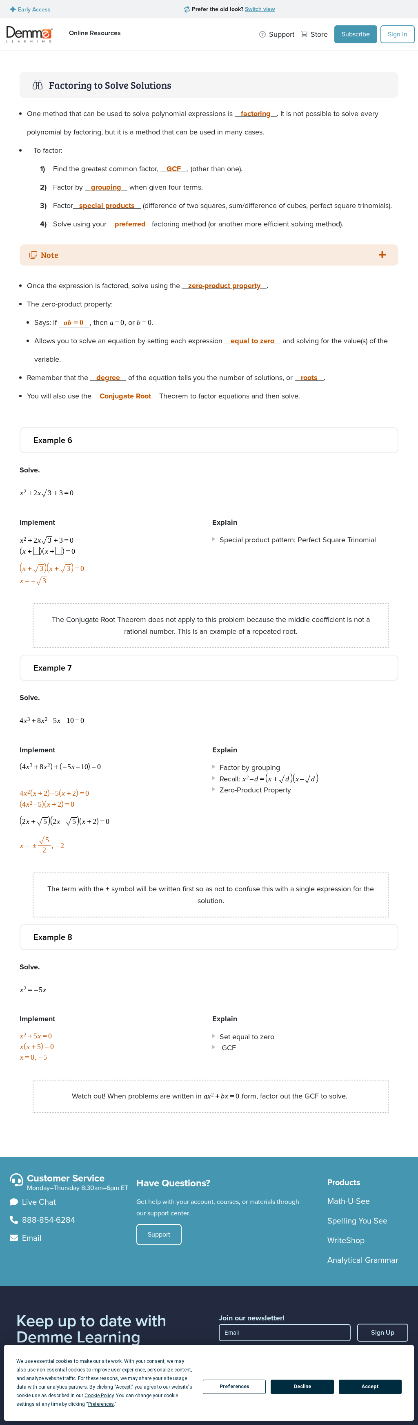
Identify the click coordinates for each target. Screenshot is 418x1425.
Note (49, 254)
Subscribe (356, 34)
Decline (302, 1386)
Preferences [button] (101, 1404)
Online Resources (95, 33)
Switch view (260, 9)
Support (159, 1234)
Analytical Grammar (362, 1260)
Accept (370, 1386)
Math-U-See (348, 1201)
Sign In (397, 34)
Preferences (234, 1386)
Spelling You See (357, 1221)
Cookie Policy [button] (98, 1395)
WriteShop (346, 1240)
